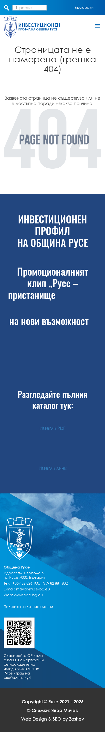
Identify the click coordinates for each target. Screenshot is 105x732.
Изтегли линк (52, 468)
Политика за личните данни (28, 606)
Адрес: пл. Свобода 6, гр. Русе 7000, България (24, 575)
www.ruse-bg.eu (28, 594)
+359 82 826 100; (26, 583)
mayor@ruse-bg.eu (33, 589)
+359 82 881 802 (54, 583)
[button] (84, 7)
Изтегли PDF (52, 428)
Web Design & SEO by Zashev (52, 719)
